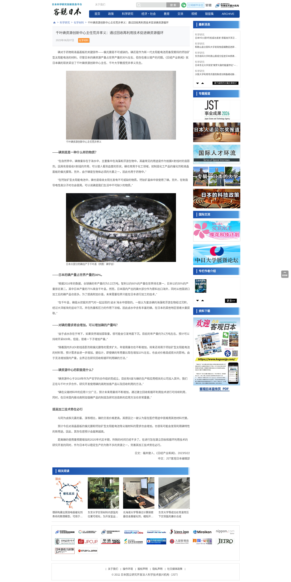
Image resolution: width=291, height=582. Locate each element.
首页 (97, 14)
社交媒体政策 (174, 568)
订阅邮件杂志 (195, 5)
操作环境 (128, 568)
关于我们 (100, 4)
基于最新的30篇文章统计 (225, 83)
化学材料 (79, 22)
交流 (180, 14)
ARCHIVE (228, 14)
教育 (167, 14)
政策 (111, 14)
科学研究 (127, 14)
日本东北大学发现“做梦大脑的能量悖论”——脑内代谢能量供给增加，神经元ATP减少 (216, 56)
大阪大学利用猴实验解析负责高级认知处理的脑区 (216, 74)
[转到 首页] (54, 22)
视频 (194, 14)
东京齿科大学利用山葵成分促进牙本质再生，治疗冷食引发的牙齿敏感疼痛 (214, 47)
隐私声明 (157, 568)
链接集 (209, 14)
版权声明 (143, 568)
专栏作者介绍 (207, 271)
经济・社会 (148, 14)
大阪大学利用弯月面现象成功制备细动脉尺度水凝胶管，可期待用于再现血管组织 (216, 65)
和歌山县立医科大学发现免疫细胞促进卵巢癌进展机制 (216, 38)
